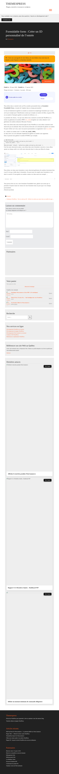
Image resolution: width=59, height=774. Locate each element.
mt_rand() (28, 119)
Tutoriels (9, 196)
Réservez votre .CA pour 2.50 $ (13, 751)
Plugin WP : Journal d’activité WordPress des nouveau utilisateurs (21, 740)
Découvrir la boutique (29, 286)
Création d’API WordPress (12, 334)
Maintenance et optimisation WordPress (15, 336)
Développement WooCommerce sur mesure (16, 333)
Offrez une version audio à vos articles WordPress (17, 738)
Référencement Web (10, 757)
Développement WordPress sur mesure (15, 329)
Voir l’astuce (47, 366)
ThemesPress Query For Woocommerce (15, 735)
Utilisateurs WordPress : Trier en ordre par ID (16, 199)
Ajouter (50, 293)
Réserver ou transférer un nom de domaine (15, 753)
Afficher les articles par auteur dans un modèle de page (41, 199)
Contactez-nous (6, 19)
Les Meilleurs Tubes (10, 759)
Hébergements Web (10, 755)
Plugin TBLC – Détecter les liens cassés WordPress (17, 733)
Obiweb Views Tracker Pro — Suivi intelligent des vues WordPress (26, 297)
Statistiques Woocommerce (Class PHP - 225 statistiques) (24, 292)
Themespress (16, 3)
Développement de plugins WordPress (15, 331)
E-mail (8, 236)
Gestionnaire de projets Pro (12, 763)
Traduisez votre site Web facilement (14, 765)
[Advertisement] (29, 264)
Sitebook (8, 353)
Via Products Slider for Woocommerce (20, 302)
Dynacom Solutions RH (11, 761)
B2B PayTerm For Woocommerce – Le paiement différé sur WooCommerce (23, 731)
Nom (7, 231)
